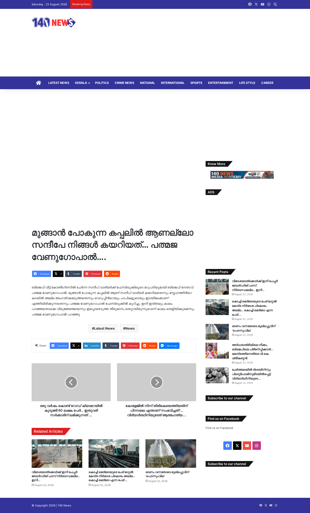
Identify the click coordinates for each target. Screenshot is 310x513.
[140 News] (63, 22)
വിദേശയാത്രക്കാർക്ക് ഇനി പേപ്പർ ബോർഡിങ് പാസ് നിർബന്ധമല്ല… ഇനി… (56, 476)
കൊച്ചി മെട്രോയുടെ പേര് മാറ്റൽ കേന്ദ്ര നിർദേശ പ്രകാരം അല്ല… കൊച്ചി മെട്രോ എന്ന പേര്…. (112, 476)
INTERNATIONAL (173, 83)
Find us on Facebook (219, 428)
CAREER (267, 83)
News (130, 328)
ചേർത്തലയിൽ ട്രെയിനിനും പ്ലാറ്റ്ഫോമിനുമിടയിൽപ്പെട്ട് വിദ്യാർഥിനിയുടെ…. (251, 374)
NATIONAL (147, 83)
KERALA (81, 83)
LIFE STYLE (247, 83)
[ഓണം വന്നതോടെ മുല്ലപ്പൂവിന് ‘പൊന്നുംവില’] (171, 453)
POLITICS (102, 83)
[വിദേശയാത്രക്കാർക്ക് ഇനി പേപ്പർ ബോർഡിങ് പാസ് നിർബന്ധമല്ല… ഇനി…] (57, 453)
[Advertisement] (197, 42)
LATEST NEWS (58, 83)
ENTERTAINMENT (220, 83)
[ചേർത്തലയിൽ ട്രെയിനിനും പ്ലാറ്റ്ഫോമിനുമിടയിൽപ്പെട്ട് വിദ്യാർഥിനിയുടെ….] (217, 375)
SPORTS (196, 83)
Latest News (104, 328)
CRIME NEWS (124, 83)
